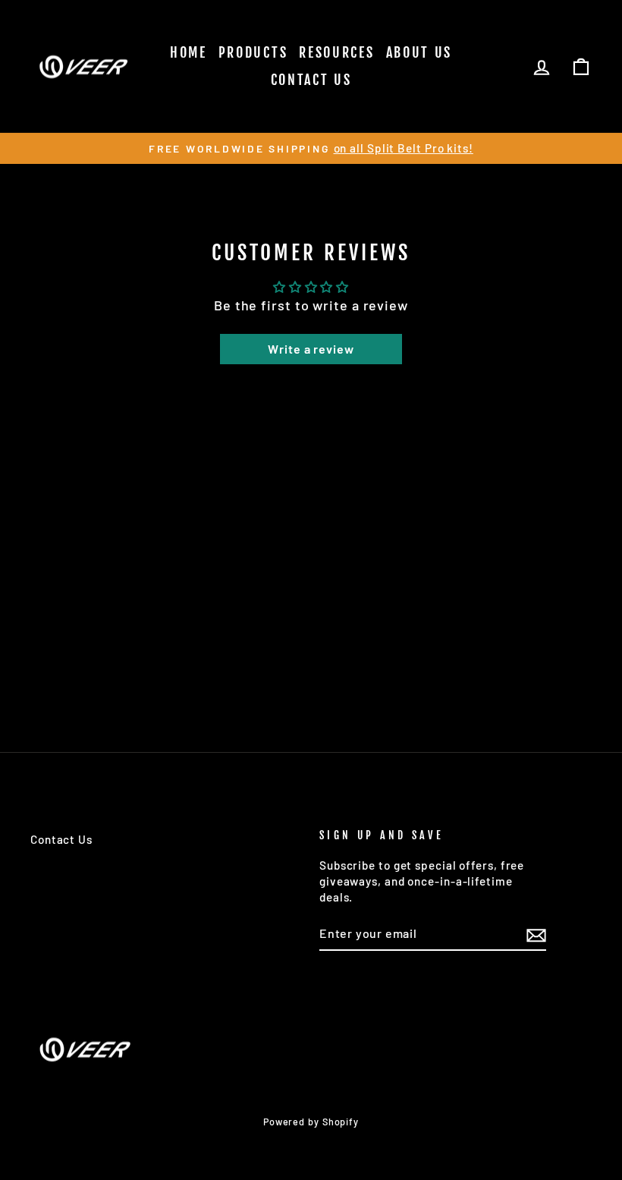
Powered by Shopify (311, 1121)
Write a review (311, 348)
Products (253, 52)
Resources (336, 52)
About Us (419, 52)
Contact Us (311, 79)
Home (188, 52)
